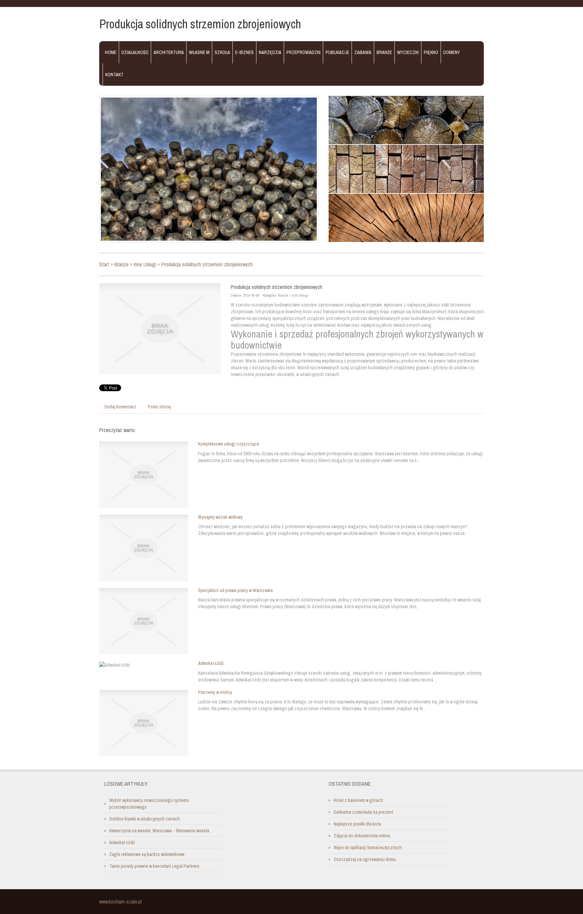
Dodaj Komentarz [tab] (120, 407)
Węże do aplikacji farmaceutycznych (368, 847)
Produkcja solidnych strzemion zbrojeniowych (207, 264)
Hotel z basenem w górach (358, 800)
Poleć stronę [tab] (159, 407)
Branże (121, 264)
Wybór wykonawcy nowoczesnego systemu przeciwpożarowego (149, 803)
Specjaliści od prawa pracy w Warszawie (235, 590)
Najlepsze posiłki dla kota (357, 824)
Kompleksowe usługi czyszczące (228, 444)
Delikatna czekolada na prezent (363, 812)
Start (104, 264)
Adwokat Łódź (211, 663)
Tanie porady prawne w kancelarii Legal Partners (154, 866)
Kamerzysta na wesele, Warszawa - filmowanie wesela (159, 831)
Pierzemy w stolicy (215, 692)
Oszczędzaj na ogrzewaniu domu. (365, 859)
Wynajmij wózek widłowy (220, 517)
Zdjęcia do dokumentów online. (362, 836)
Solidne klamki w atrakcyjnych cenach (144, 819)
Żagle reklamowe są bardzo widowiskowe (147, 854)
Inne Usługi (145, 264)
